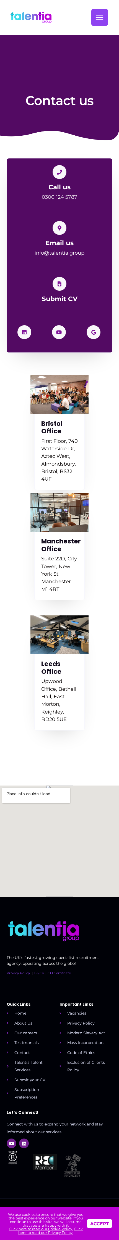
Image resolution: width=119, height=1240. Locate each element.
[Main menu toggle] (99, 17)
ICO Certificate (58, 973)
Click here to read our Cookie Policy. (41, 1229)
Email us (59, 243)
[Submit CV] (59, 284)
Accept (99, 1223)
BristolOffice (51, 427)
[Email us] (59, 228)
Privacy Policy (18, 973)
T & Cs (39, 973)
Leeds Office (51, 667)
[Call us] (59, 172)
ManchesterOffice (61, 545)
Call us (59, 187)
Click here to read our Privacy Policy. (50, 1231)
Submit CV (59, 299)
